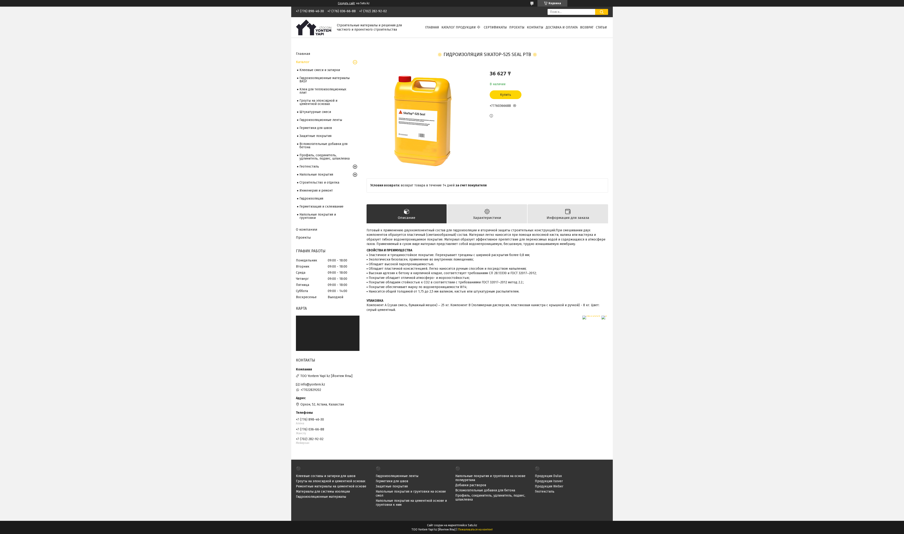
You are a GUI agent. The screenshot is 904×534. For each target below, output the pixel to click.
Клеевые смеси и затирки (319, 70)
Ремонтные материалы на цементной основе (331, 486)
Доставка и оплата (562, 27)
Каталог (303, 62)
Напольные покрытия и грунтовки (317, 216)
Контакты (535, 27)
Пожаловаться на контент (475, 529)
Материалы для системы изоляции (323, 492)
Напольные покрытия (316, 175)
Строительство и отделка (319, 183)
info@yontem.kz (313, 384)
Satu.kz (472, 525)
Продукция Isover (549, 481)
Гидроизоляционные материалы (321, 497)
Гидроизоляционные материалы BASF (324, 79)
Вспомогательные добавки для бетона (323, 145)
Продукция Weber (549, 486)
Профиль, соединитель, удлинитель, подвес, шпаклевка (324, 157)
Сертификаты (495, 27)
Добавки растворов (470, 485)
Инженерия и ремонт (316, 191)
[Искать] (601, 12)
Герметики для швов (315, 128)
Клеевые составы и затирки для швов (325, 476)
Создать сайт (346, 3)
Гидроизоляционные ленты (320, 120)
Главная (432, 27)
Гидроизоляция (311, 199)
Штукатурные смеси (315, 112)
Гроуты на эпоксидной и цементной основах (318, 102)
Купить (505, 95)
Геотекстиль (309, 167)
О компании (306, 229)
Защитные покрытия (315, 136)
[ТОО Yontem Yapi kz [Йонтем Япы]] (313, 27)
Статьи (601, 27)
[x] (604, 315)
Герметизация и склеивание (321, 207)
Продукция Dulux (548, 476)
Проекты (517, 27)
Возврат (586, 27)
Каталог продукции (458, 27)
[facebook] (591, 315)
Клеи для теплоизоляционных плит (322, 91)
